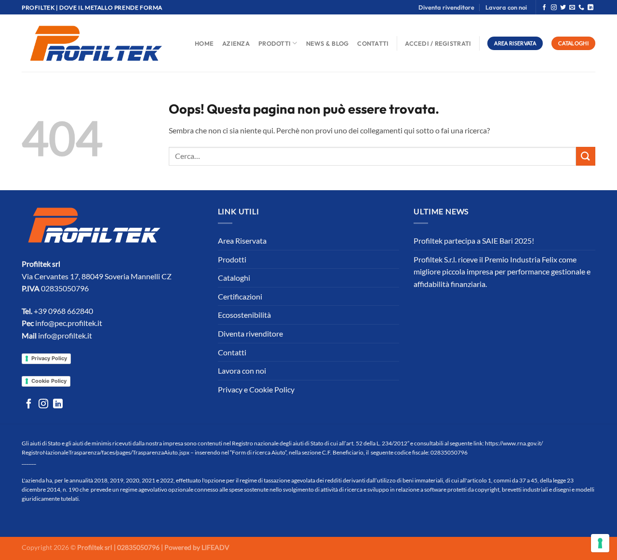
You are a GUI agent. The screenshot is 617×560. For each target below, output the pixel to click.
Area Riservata (242, 240)
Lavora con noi (506, 7)
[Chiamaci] (581, 7)
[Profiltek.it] (96, 43)
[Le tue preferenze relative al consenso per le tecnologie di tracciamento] (600, 543)
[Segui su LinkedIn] (590, 7)
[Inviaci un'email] (572, 7)
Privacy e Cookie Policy (256, 389)
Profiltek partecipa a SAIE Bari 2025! (474, 240)
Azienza (236, 43)
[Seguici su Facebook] (544, 7)
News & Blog (327, 43)
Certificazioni (240, 296)
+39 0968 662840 (63, 310)
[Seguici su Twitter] (563, 7)
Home (204, 43)
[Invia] (585, 156)
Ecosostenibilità (244, 314)
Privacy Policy (49, 358)
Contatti (373, 43)
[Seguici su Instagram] (554, 7)
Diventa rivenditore (446, 7)
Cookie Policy (49, 381)
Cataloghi (234, 277)
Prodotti (274, 43)
